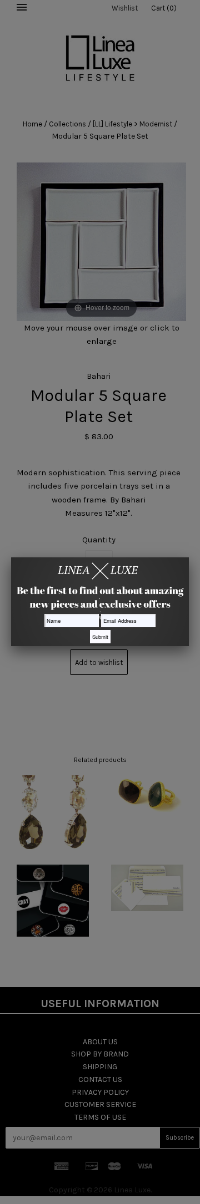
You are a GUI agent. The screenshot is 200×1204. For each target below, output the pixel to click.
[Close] (189, 557)
